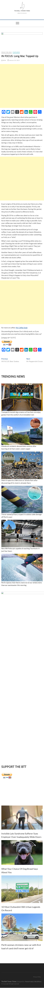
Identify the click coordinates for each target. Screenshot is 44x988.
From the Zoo (6, 52)
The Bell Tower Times (8, 981)
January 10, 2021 (14, 60)
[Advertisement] (22, 86)
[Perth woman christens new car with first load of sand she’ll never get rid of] (22, 927)
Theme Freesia (29, 981)
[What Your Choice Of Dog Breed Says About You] (22, 852)
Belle (4, 60)
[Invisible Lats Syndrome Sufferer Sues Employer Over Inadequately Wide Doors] (22, 818)
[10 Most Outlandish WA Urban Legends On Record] (22, 889)
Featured (16, 52)
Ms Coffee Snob (21, 328)
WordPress (37, 981)
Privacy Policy (37, 977)
